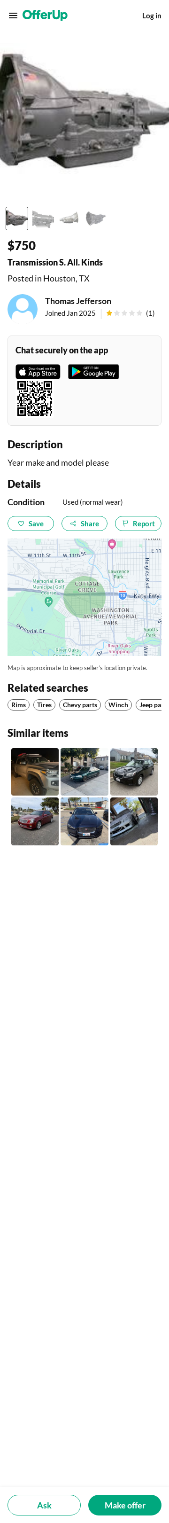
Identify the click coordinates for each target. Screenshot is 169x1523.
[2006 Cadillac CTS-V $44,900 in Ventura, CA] (35, 821)
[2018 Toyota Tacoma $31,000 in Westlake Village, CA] (35, 772)
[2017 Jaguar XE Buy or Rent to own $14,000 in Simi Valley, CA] (84, 821)
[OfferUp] (45, 15)
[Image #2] (43, 218)
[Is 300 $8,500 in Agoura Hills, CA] (134, 821)
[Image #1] (17, 218)
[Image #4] (95, 218)
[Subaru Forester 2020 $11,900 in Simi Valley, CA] (134, 772)
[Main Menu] (13, 15)
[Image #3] (69, 218)
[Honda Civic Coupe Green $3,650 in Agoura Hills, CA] (84, 772)
